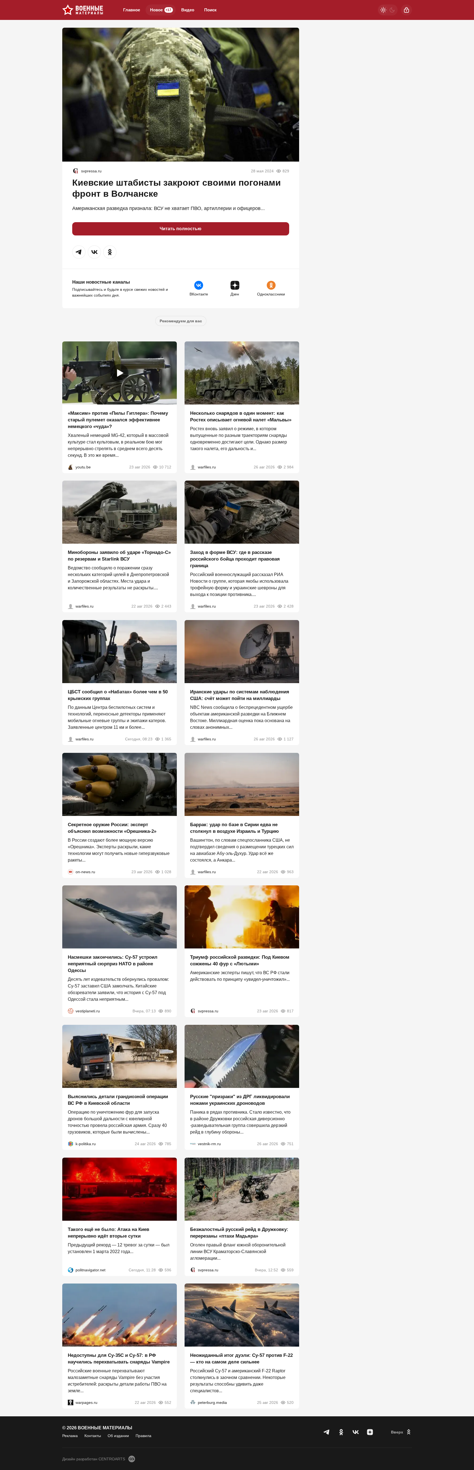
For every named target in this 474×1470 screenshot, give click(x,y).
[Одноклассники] (341, 1432)
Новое (160, 9)
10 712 (165, 467)
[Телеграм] (326, 1432)
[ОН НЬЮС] (71, 872)
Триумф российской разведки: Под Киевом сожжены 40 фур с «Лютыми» (239, 960)
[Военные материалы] (82, 9)
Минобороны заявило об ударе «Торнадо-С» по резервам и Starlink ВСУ (119, 556)
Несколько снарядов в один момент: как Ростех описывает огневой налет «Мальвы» (240, 416)
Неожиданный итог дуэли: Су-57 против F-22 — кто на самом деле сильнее (241, 1359)
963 (290, 871)
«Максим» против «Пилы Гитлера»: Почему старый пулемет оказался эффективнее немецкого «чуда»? (118, 419)
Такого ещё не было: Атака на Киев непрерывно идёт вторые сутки (108, 1232)
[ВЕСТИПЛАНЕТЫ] (71, 1011)
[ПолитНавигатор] (71, 1270)
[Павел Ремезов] (193, 606)
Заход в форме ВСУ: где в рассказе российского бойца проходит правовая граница (235, 559)
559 (290, 1269)
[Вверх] (401, 1432)
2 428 (289, 606)
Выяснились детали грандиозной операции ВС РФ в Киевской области (118, 1100)
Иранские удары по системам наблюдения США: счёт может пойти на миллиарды (239, 695)
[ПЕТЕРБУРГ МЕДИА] (193, 1402)
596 (168, 1269)
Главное (131, 9)
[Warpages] (71, 1402)
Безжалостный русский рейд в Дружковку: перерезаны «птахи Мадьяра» (239, 1232)
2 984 (289, 467)
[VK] (355, 1432)
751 (290, 1144)
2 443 (166, 606)
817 (290, 1011)
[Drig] (193, 1144)
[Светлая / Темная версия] (388, 9)
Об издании (118, 1435)
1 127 (289, 739)
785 (168, 1144)
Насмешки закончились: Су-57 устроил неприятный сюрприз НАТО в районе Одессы (112, 964)
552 (168, 1402)
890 (168, 1011)
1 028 (166, 871)
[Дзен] (369, 1432)
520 (290, 1402)
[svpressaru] (75, 171)
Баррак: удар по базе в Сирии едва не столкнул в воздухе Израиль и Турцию (234, 828)
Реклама (70, 1435)
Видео (187, 9)
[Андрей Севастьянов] (193, 467)
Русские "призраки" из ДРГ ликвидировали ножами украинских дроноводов (240, 1100)
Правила (143, 1435)
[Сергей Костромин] (71, 606)
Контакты (92, 1435)
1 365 (166, 739)
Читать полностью (180, 228)
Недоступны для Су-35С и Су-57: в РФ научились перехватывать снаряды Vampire (119, 1359)
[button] (79, 252)
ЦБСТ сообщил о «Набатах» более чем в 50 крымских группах (118, 695)
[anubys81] (71, 467)
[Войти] (406, 9)
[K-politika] (71, 1144)
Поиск (210, 9)
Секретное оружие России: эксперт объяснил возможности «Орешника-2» (112, 828)
